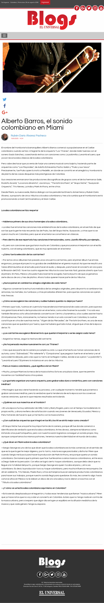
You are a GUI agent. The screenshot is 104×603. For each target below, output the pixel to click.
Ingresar (45, 2)
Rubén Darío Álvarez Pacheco (28, 135)
